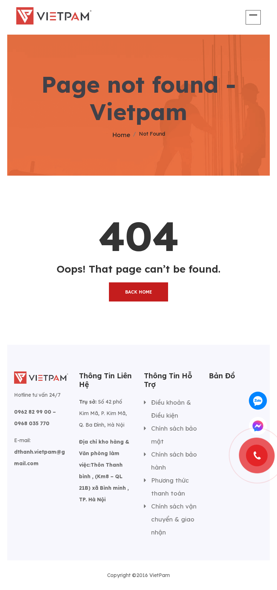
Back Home (138, 292)
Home (121, 134)
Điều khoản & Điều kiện (171, 409)
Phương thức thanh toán (170, 486)
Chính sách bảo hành (174, 460)
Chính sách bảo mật (174, 434)
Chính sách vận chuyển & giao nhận (174, 519)
